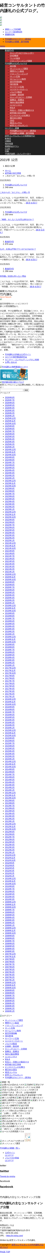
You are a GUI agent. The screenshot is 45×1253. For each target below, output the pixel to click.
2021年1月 (10, 572)
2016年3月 (10, 722)
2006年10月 (10, 988)
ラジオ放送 (15, 58)
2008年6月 (10, 943)
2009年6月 (10, 912)
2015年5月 (10, 748)
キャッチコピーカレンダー (22, 53)
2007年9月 (10, 959)
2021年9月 (10, 551)
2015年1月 (10, 759)
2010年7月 (10, 889)
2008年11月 (10, 930)
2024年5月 (10, 468)
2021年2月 (10, 569)
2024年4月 (10, 470)
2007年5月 (10, 969)
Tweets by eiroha (7, 1176)
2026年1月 (10, 416)
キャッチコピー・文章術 (21, 97)
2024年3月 (10, 473)
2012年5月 (10, 842)
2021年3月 (10, 566)
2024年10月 (10, 455)
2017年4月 (10, 689)
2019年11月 (10, 608)
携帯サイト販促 (17, 71)
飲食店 (8, 138)
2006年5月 (10, 1001)
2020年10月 (10, 579)
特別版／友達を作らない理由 (13, 276)
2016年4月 (10, 720)
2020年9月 (10, 582)
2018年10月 (10, 642)
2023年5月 (10, 499)
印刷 (7, 151)
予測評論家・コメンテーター (18, 154)
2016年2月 (10, 725)
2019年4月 (10, 626)
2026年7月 (10, 400)
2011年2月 (9, 873)
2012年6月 (10, 839)
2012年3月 (10, 847)
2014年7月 (10, 774)
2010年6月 (10, 891)
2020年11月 (10, 577)
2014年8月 (10, 772)
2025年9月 (10, 426)
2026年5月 (10, 405)
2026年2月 (10, 413)
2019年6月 (10, 621)
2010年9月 (10, 886)
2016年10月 (10, 704)
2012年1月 (10, 852)
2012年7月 (10, 837)
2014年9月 (10, 769)
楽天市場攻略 (16, 82)
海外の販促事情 (17, 102)
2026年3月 (10, 410)
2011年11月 (10, 858)
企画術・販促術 (17, 95)
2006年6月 (10, 998)
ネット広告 (15, 76)
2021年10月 (10, 548)
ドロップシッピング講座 (21, 61)
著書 (10, 34)
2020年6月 (10, 590)
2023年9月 (10, 488)
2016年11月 (10, 702)
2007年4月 (10, 972)
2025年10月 (10, 423)
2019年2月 (10, 631)
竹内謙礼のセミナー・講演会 (18, 39)
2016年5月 (10, 717)
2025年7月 (10, 431)
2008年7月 (10, 941)
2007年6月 (10, 967)
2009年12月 (10, 902)
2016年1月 (10, 728)
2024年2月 (10, 475)
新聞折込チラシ (12, 146)
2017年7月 (10, 681)
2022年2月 (10, 538)
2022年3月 (10, 535)
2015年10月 (10, 735)
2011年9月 (9, 863)
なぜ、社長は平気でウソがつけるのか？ (18, 249)
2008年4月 (10, 949)
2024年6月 (10, 465)
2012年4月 (10, 845)
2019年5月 (10, 624)
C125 (7, 149)
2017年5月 (10, 686)
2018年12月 (10, 637)
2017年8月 (10, 678)
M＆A (12, 108)
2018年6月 (10, 652)
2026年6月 (10, 403)
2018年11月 (10, 639)
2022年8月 (10, 522)
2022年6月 (10, 527)
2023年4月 (10, 501)
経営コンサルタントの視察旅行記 (20, 136)
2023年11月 (10, 483)
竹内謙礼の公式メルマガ (16, 63)
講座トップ (13, 29)
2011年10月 (10, 860)
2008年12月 (10, 928)
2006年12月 (10, 982)
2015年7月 (10, 743)
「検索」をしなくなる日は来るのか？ (17, 219)
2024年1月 (10, 478)
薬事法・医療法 (17, 100)
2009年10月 (10, 907)
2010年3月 (10, 899)
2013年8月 (10, 803)
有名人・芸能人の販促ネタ (22, 110)
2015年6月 (10, 746)
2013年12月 (10, 793)
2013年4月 (10, 813)
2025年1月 (10, 447)
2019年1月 (10, 634)
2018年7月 (10, 650)
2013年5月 (10, 811)
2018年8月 (10, 647)
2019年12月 (10, 605)
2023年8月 (10, 491)
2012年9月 (10, 832)
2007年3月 (10, 975)
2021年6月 (10, 559)
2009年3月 (10, 920)
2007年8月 (10, 962)
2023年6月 (10, 496)
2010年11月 (10, 881)
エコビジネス (16, 105)
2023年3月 (10, 504)
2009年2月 (10, 923)
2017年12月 (10, 668)
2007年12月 (10, 954)
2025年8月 (10, 429)
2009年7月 (10, 910)
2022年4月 (10, 533)
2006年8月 (10, 993)
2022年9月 (10, 520)
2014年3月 (10, 785)
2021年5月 (10, 561)
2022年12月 (10, 512)
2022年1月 (10, 540)
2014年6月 (10, 777)
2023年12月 (10, 481)
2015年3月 (10, 754)
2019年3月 (10, 629)
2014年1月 (10, 790)
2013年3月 (10, 816)
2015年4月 (10, 751)
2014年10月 (10, 767)
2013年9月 (10, 800)
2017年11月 (10, 670)
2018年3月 (10, 660)
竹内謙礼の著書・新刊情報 (17, 42)
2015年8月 (10, 741)
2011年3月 (9, 871)
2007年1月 (10, 980)
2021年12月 (10, 543)
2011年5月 (9, 868)
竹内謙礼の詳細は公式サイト (18, 354)
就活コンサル (16, 123)
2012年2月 (10, 850)
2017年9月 (10, 676)
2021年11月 (10, 546)
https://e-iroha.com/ (14, 1236)
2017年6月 (10, 683)
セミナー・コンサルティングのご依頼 (22, 360)
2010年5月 (10, 894)
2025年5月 (10, 436)
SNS (12, 120)
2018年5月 (10, 655)
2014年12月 (10, 761)
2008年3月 (10, 951)
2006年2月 (10, 1008)
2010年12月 (10, 878)
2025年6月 (10, 434)
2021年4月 (10, 564)
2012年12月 (10, 824)
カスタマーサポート (19, 89)
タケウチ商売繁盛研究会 (16, 357)
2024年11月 (10, 452)
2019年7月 (10, 618)
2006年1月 (10, 1011)
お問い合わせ (11, 362)
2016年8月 (10, 709)
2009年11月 (10, 904)
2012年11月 (10, 826)
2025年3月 (10, 442)
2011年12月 (10, 855)
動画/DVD (9, 50)
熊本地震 (9, 144)
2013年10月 (10, 798)
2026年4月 (10, 408)
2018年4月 (10, 657)
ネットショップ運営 (19, 69)
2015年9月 (10, 738)
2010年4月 (10, 897)
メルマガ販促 (16, 92)
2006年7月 (10, 995)
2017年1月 (10, 696)
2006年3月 (10, 1006)
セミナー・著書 (12, 128)
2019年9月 (10, 613)
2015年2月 (10, 756)
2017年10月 (10, 673)
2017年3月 (10, 691)
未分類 (13, 66)
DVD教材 (14, 56)
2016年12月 (10, 699)
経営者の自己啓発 (18, 113)
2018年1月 (10, 665)
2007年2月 (10, 977)
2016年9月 (10, 707)
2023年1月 (10, 509)
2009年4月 (10, 917)
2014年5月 (10, 780)
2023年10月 (10, 486)
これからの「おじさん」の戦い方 (15, 192)
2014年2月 (10, 787)
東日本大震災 (16, 118)
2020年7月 (10, 587)
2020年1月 (10, 603)
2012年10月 (10, 829)
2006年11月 (10, 985)
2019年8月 (10, 616)
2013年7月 (10, 806)
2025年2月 (10, 444)
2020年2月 (10, 600)
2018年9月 (10, 644)
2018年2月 (10, 663)
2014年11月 (10, 764)
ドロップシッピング (19, 74)
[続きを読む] (31, 203)
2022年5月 (10, 530)
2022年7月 (10, 525)
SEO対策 (14, 84)
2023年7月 (10, 494)
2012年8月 (10, 834)
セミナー (13, 32)
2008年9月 (10, 936)
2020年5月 (10, 592)
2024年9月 (10, 457)
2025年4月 (10, 439)
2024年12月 (10, 449)
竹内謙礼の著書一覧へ (10, 1148)
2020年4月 (10, 595)
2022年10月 (10, 517)
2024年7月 (10, 462)
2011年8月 (9, 865)
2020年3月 (10, 598)
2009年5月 (10, 915)
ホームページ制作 (18, 79)
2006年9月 (10, 990)
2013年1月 (10, 821)
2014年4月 (10, 782)
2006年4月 (10, 1003)
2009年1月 (10, 925)
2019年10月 (10, 611)
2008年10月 (10, 933)
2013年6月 (10, 808)
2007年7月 (10, 964)
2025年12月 (10, 418)
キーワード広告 (17, 87)
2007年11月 (10, 956)
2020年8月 (10, 585)
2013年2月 (10, 819)
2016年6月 (10, 715)
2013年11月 (10, 795)
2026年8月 (10, 397)
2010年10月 (10, 884)
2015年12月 (10, 730)
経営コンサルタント (19, 125)
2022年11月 (10, 514)
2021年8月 (10, 553)
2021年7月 (10, 556)
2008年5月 (10, 946)
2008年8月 (10, 938)
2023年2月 (10, 507)
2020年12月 (10, 574)
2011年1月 (9, 876)
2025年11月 (10, 421)
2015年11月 (10, 733)
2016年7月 (10, 712)
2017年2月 (10, 694)
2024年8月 (10, 460)
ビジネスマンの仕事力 (20, 115)
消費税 (8, 141)
